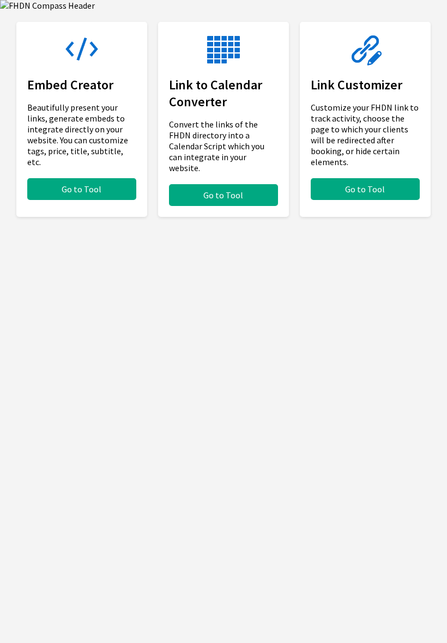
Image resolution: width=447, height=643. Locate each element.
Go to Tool (81, 189)
